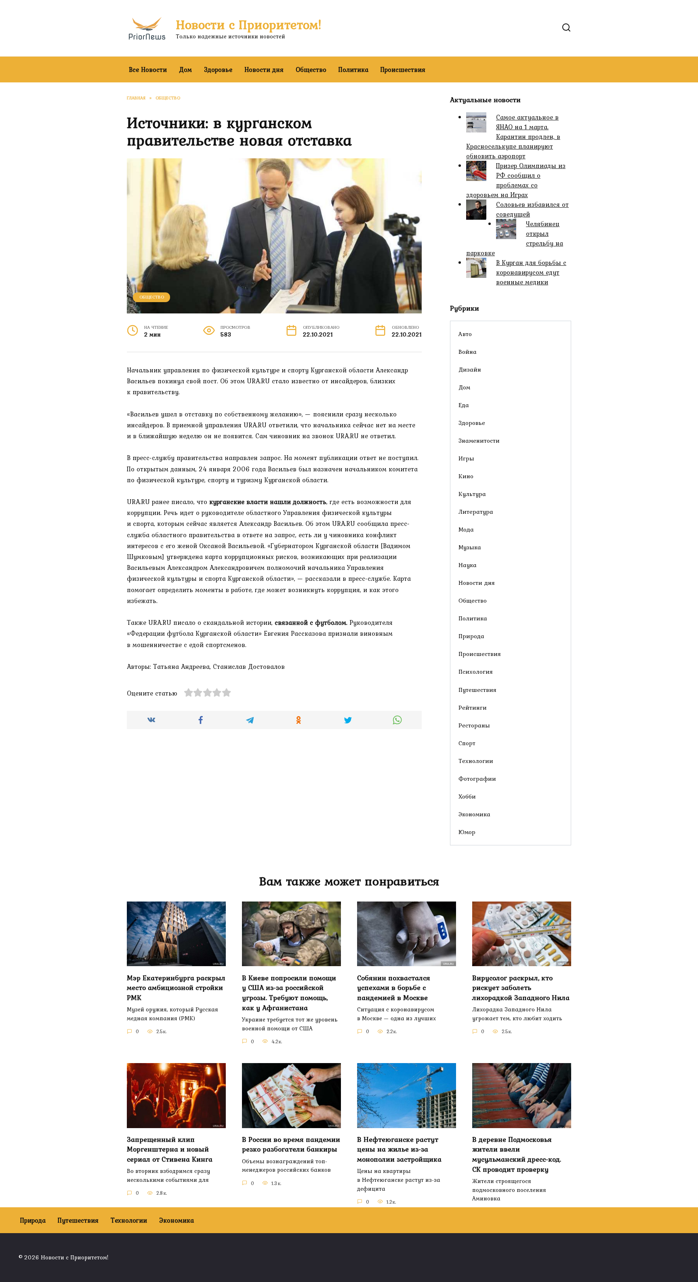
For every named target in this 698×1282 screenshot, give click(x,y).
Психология (475, 671)
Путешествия (477, 689)
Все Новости (148, 69)
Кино (465, 476)
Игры (466, 458)
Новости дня (264, 69)
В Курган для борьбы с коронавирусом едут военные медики (531, 272)
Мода (466, 529)
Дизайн (469, 369)
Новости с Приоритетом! (249, 24)
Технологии (475, 760)
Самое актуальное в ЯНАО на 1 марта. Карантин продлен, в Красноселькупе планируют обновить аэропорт (513, 136)
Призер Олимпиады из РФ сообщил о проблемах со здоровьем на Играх (516, 180)
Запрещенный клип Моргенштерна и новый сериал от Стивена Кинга (169, 1149)
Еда (463, 405)
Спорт (466, 743)
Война (467, 351)
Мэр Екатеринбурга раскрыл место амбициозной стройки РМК (176, 987)
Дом (185, 69)
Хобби (467, 796)
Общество (311, 69)
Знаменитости (479, 440)
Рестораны (474, 725)
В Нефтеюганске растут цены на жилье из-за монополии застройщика (399, 1149)
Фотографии (477, 778)
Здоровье (218, 69)
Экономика (474, 814)
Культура (472, 493)
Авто (465, 333)
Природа (471, 636)
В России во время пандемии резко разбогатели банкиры (291, 1144)
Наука (467, 565)
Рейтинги (472, 707)
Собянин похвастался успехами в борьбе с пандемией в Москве (393, 987)
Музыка (469, 547)
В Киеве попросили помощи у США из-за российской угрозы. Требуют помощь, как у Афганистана (289, 992)
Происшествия (403, 69)
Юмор (466, 831)
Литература (475, 511)
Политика (353, 69)
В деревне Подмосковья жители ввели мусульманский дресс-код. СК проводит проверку (516, 1154)
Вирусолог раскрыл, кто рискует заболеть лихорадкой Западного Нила (521, 987)
